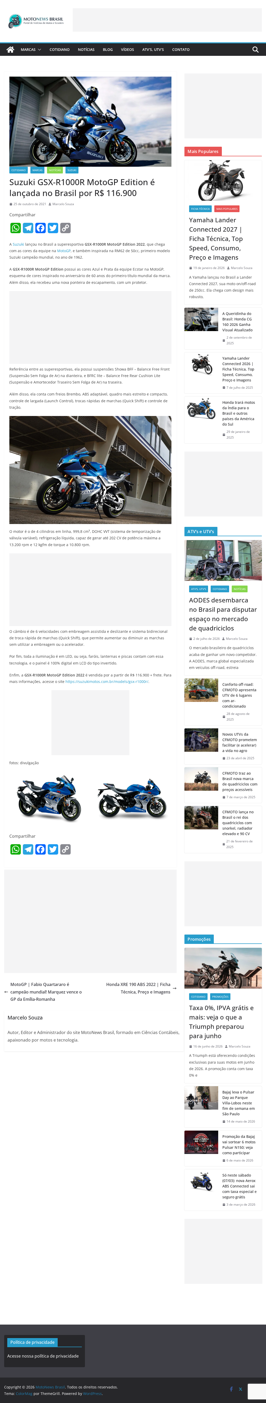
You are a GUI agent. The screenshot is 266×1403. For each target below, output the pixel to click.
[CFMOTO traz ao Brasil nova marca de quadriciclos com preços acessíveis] (201, 785)
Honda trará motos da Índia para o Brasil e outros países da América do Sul (238, 413)
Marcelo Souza (63, 204)
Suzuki (72, 170)
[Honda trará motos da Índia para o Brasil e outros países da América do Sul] (201, 420)
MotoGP (64, 250)
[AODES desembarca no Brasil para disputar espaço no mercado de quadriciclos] (223, 560)
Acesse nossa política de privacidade (43, 1356)
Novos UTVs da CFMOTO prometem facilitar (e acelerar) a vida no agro (239, 742)
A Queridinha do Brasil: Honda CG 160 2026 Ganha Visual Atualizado (237, 321)
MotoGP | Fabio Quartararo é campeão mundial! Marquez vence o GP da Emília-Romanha (46, 992)
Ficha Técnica (200, 209)
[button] (38, 49)
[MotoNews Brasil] (10, 49)
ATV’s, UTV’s (153, 49)
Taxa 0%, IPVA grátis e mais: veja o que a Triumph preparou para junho (221, 1021)
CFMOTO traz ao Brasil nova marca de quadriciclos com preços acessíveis (239, 781)
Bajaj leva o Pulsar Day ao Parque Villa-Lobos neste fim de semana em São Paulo (238, 1103)
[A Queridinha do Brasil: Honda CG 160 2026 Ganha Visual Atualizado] (201, 328)
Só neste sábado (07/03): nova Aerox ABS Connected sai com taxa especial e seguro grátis (239, 1186)
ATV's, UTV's (198, 589)
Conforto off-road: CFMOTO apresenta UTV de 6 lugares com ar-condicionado (239, 695)
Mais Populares (226, 209)
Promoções (220, 996)
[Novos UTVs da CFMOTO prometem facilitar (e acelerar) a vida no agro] (201, 746)
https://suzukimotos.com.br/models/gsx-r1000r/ (106, 681)
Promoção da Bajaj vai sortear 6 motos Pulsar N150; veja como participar (239, 1144)
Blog (108, 49)
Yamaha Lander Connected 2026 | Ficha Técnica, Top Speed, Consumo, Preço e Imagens (238, 369)
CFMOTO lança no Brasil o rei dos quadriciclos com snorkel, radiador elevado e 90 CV (238, 822)
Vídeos (127, 49)
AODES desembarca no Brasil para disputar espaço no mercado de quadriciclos (223, 614)
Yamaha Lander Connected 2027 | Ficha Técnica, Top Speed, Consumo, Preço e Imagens (216, 238)
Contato (181, 49)
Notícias (86, 49)
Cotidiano (60, 49)
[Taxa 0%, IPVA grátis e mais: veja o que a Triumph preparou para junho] (223, 968)
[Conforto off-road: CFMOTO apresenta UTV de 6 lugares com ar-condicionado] (201, 702)
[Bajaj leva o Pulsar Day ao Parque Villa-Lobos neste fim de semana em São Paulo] (201, 1106)
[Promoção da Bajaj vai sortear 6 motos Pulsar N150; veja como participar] (201, 1148)
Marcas (28, 49)
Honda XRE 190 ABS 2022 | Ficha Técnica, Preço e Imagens (138, 988)
